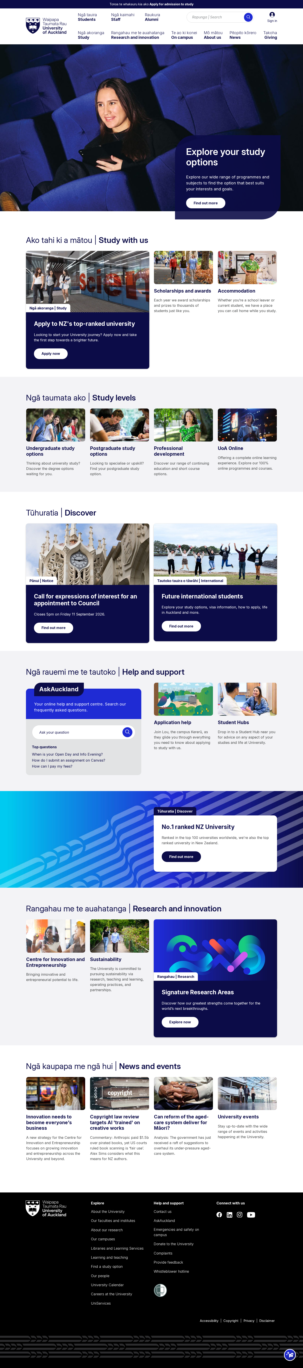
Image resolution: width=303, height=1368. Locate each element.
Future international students (202, 596)
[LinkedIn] (229, 1215)
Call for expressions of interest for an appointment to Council (85, 600)
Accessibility (209, 1321)
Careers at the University (111, 1294)
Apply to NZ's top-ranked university (84, 323)
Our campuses (103, 1239)
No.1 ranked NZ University (198, 826)
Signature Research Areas (198, 992)
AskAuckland (164, 1220)
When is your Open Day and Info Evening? (68, 754)
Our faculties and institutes (113, 1220)
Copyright (230, 1321)
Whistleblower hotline (171, 1271)
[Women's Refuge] (160, 1295)
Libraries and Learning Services (117, 1248)
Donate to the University (174, 1244)
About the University (108, 1211)
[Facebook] (219, 1215)
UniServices (101, 1303)
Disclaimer (267, 1321)
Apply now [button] (50, 353)
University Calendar (107, 1285)
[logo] (46, 26)
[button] (272, 17)
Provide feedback (168, 1262)
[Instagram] (240, 1215)
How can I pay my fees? (52, 766)
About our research (107, 1230)
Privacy (249, 1321)
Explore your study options (225, 157)
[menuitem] (87, 17)
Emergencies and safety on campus (176, 1232)
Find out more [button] (206, 203)
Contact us (162, 1211)
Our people (100, 1276)
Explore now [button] (180, 1022)
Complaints (163, 1253)
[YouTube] (251, 1215)
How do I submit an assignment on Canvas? (69, 760)
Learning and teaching (109, 1257)
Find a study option (107, 1266)
